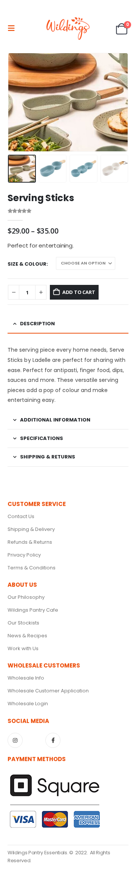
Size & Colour (27, 264)
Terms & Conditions (32, 567)
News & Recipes (27, 635)
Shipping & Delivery (31, 529)
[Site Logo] (68, 28)
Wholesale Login (28, 703)
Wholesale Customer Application (48, 690)
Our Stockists (23, 622)
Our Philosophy (26, 597)
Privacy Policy (24, 554)
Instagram (15, 740)
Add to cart (78, 292)
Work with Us (23, 648)
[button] (14, 28)
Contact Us (21, 516)
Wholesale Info (26, 677)
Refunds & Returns (30, 542)
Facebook (52, 740)
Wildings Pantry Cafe (33, 610)
